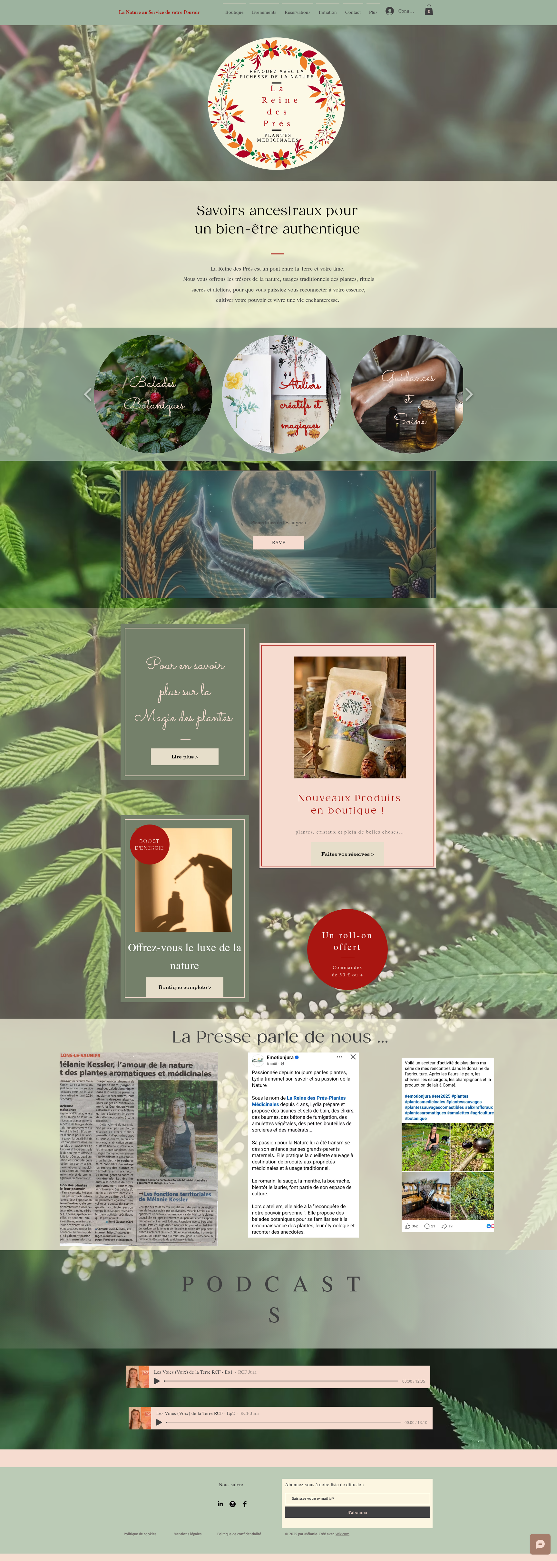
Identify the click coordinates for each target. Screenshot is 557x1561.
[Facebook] (245, 1504)
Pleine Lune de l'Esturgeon (278, 522)
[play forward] (469, 394)
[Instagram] (233, 1504)
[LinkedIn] (220, 1504)
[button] (429, 10)
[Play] (157, 1381)
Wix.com (342, 1533)
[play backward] (88, 394)
